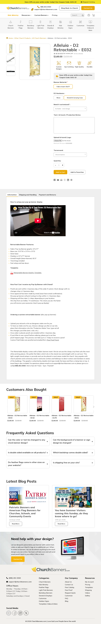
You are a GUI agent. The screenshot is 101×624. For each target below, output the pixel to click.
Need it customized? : (62, 104)
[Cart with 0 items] (93, 15)
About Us (68, 582)
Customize (42, 598)
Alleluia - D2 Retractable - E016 (39, 416)
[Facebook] (55, 180)
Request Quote (70, 593)
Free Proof (68, 590)
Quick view (17, 402)
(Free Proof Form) (52, 340)
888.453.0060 (45, 7)
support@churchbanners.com (45, 9)
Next (93, 407)
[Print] (61, 180)
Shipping (88, 590)
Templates (89, 587)
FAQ (66, 598)
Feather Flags (44, 587)
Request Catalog (89, 2)
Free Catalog (69, 587)
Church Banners (44, 582)
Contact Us (88, 8)
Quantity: (57, 161)
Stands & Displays (45, 596)
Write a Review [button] (78, 53)
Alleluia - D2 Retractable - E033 (17, 416)
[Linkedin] (68, 180)
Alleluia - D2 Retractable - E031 (83, 416)
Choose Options (17, 407)
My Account (89, 582)
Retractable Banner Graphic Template (28, 273)
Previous (8, 407)
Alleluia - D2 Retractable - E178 (61, 416)
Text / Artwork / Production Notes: (67, 115)
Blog (66, 601)
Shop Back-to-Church (69, 8)
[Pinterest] (71, 180)
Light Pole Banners (46, 590)
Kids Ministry (13, 15)
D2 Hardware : (59, 93)
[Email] (58, 180)
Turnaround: (58, 150)
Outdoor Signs (44, 601)
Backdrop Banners (45, 593)
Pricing (54, 15)
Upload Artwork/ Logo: (62, 137)
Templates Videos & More (48, 604)
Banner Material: (61, 82)
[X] (65, 180)
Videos (87, 593)
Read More (15, 524)
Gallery (87, 596)
